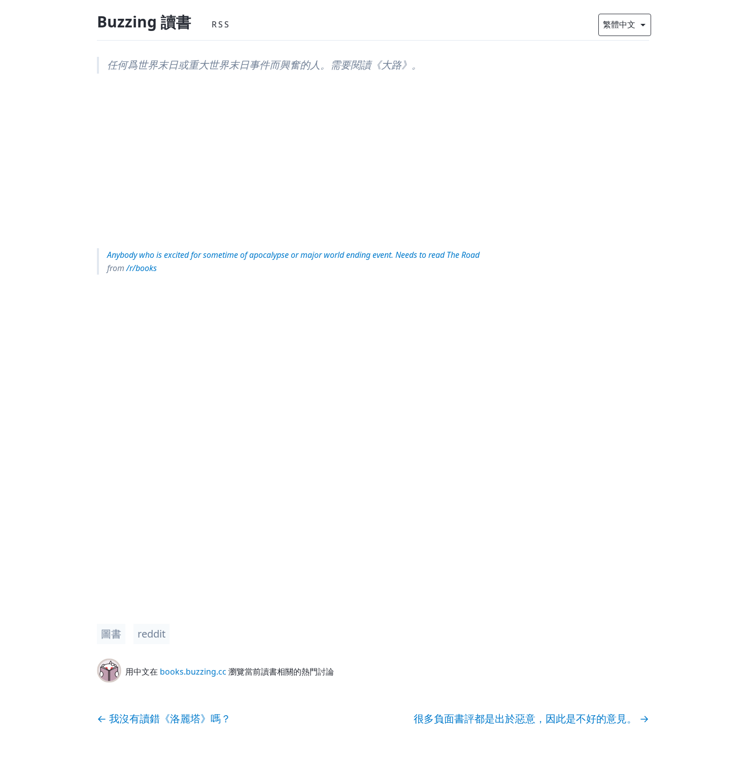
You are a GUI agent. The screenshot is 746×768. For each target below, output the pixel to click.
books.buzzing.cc (193, 671)
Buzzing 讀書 (144, 21)
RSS (221, 24)
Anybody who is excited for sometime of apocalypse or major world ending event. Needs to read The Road (293, 254)
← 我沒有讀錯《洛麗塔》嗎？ (164, 718)
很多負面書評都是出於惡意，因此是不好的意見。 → (531, 718)
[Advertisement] (373, 161)
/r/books (140, 268)
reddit (151, 634)
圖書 (111, 634)
